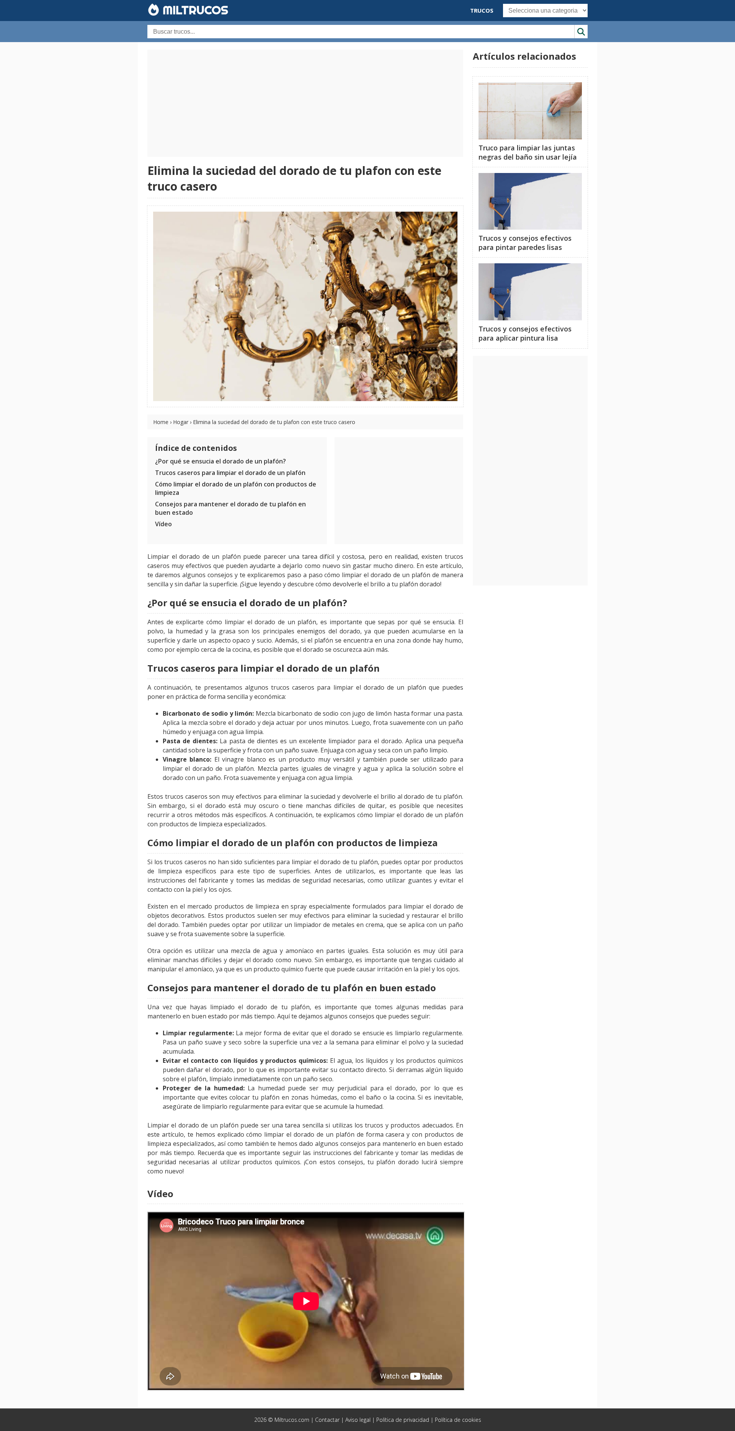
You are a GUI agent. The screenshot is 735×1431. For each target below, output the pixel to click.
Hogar (180, 422)
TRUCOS (481, 10)
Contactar (327, 1419)
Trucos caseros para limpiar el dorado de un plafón (230, 472)
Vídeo (163, 524)
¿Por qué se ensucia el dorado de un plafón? (220, 461)
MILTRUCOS (194, 10)
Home (160, 422)
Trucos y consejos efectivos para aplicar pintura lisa (525, 333)
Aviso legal (358, 1419)
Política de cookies (458, 1419)
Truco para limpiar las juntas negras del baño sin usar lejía (528, 152)
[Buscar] (581, 31)
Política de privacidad (402, 1419)
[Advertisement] (305, 103)
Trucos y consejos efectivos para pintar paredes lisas (525, 242)
